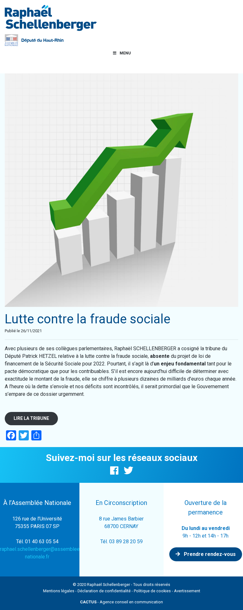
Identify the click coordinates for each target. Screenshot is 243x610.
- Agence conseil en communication (121, 602)
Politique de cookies (152, 590)
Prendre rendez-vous (209, 554)
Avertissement (187, 590)
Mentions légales (58, 590)
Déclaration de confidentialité (104, 590)
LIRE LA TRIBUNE (31, 418)
